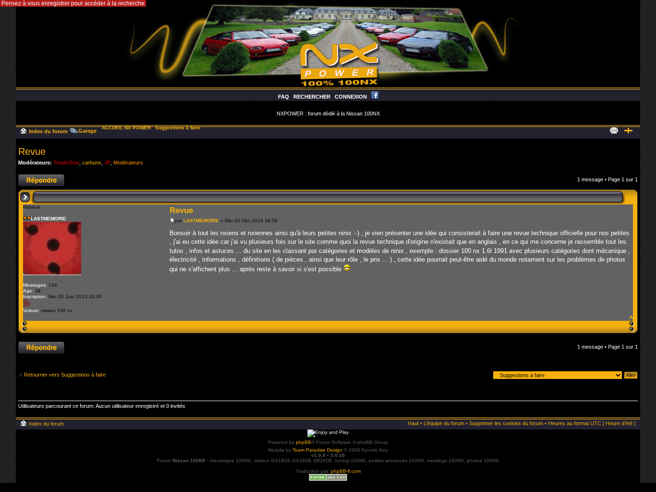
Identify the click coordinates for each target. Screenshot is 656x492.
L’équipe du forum (444, 423)
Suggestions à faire (178, 127)
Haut (630, 316)
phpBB (303, 442)
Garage (87, 131)
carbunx (91, 162)
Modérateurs (128, 162)
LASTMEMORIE (201, 220)
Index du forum (48, 131)
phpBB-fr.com (346, 471)
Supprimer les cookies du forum (506, 423)
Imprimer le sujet (613, 129)
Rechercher (311, 97)
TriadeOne (66, 162)
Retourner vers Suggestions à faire (65, 375)
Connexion (351, 97)
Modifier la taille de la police (628, 129)
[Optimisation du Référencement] (328, 479)
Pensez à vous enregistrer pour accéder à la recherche (73, 3)
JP (107, 162)
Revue (32, 151)
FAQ (283, 97)
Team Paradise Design (317, 450)
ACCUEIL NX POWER (126, 127)
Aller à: (481, 375)
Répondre (29, 177)
